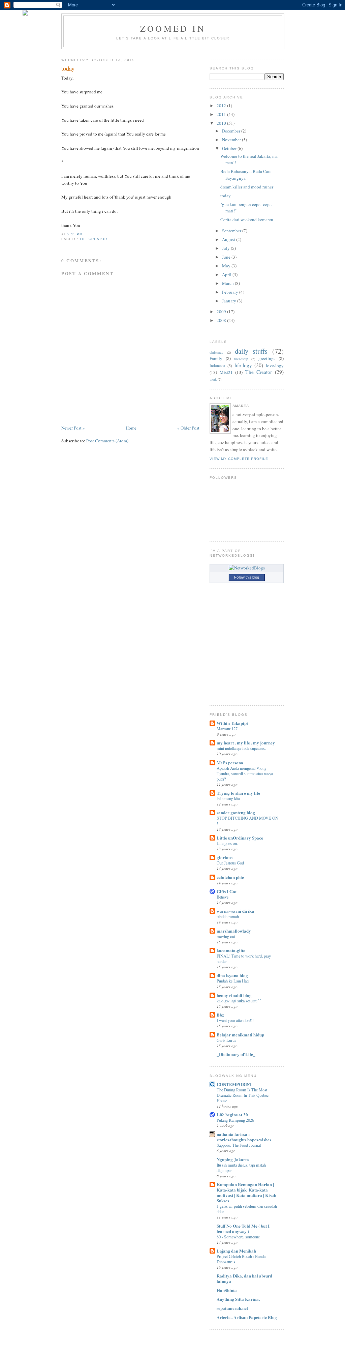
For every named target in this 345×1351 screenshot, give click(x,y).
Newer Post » (73, 428)
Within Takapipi (232, 723)
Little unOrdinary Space (240, 837)
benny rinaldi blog (234, 995)
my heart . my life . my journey (246, 742)
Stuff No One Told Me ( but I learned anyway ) (243, 1228)
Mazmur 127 (227, 728)
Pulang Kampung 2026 (235, 1120)
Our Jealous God (230, 862)
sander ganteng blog (236, 812)
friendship (241, 358)
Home (131, 428)
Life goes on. (227, 843)
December (231, 131)
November (231, 140)
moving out (226, 936)
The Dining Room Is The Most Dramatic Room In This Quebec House (243, 1095)
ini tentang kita (228, 798)
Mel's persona (230, 762)
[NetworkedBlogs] (247, 568)
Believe (222, 897)
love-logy (275, 365)
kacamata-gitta (231, 950)
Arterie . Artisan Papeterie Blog (247, 1317)
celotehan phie (230, 877)
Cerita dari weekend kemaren (246, 219)
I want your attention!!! (235, 1020)
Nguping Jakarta (233, 1159)
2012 (221, 105)
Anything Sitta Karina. (238, 1299)
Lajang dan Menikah (236, 1250)
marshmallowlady (234, 931)
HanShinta (227, 1290)
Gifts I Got (227, 891)
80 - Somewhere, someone (238, 1236)
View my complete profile (239, 459)
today (67, 68)
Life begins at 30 (232, 1114)
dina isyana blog (232, 975)
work (213, 379)
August (228, 239)
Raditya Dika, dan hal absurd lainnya (244, 1278)
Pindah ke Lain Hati (233, 980)
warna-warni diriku (235, 911)
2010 (221, 123)
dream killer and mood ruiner (246, 187)
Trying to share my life (238, 793)
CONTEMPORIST (234, 1084)
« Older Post (188, 428)
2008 (221, 320)
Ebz (220, 1014)
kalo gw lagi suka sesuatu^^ (239, 1000)
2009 (221, 312)
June (226, 257)
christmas (216, 352)
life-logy (243, 365)
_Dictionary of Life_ (236, 1054)
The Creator (93, 239)
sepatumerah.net (232, 1308)
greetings (266, 358)
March (228, 283)
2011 (221, 114)
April (226, 274)
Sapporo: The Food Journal (239, 1145)
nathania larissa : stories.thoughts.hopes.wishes (244, 1137)
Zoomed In (173, 28)
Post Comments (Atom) (107, 441)
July (226, 248)
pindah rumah (228, 916)
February (230, 292)
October (229, 148)
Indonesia (217, 365)
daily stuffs (251, 351)
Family (216, 358)
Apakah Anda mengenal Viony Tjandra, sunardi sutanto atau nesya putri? (245, 773)
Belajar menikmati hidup (240, 1034)
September (231, 231)
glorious (224, 857)
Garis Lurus (226, 1040)
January (229, 301)
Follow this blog (246, 577)
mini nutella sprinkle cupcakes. (241, 748)
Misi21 (226, 372)
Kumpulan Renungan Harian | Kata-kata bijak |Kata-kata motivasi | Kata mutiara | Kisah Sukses (246, 1192)
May (226, 266)
